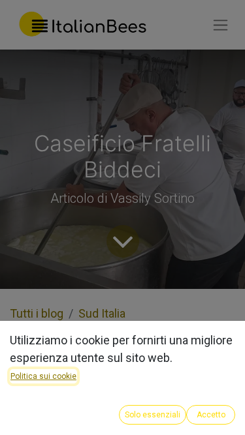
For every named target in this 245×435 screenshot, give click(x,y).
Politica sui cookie (43, 376)
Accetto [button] (211, 414)
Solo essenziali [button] (152, 414)
